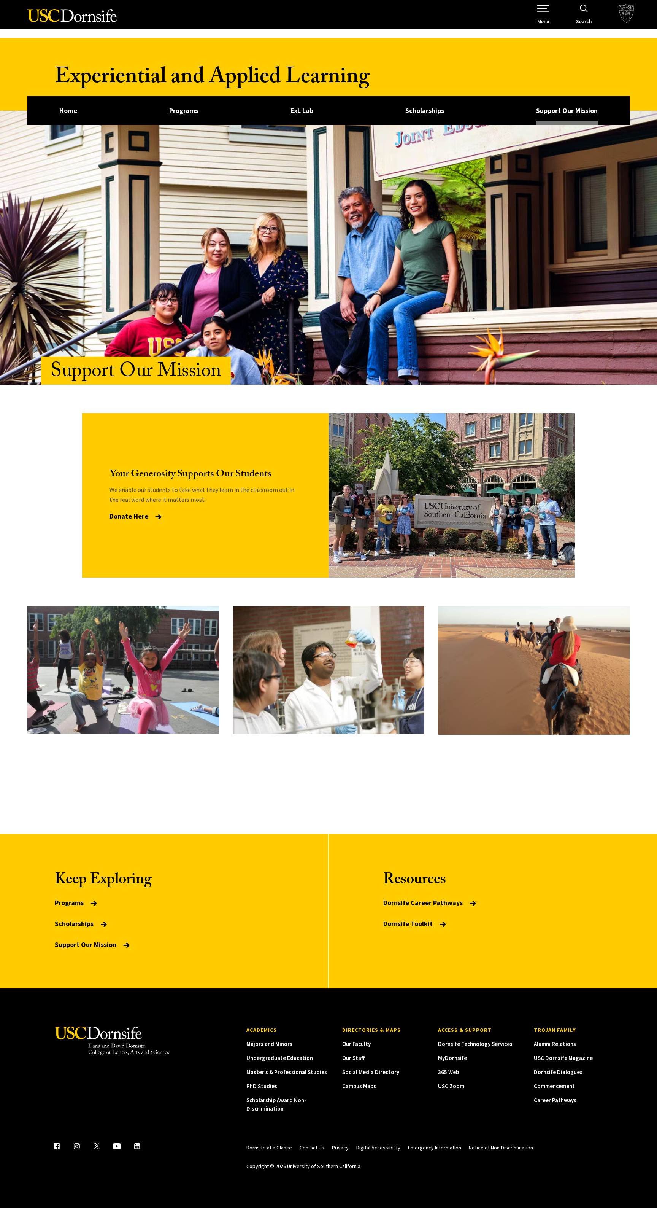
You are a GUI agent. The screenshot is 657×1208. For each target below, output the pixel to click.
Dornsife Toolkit (408, 923)
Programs (183, 110)
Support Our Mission (567, 110)
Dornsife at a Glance (269, 1147)
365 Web (448, 1072)
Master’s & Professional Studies (286, 1072)
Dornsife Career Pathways (423, 902)
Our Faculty (356, 1043)
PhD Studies (261, 1086)
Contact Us (312, 1147)
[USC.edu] (626, 14)
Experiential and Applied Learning (212, 79)
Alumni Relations (555, 1043)
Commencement (554, 1086)
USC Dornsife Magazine (563, 1058)
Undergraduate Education (279, 1058)
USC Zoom (451, 1086)
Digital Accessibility (378, 1147)
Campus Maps (359, 1086)
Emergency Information (434, 1147)
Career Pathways (555, 1100)
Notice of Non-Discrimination (501, 1147)
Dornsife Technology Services (475, 1043)
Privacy (340, 1147)
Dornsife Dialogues (558, 1072)
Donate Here (130, 516)
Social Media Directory (370, 1072)
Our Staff (353, 1058)
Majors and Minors (269, 1043)
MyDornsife (452, 1058)
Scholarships (424, 110)
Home (68, 110)
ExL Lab (301, 110)
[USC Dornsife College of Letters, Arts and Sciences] (72, 20)
